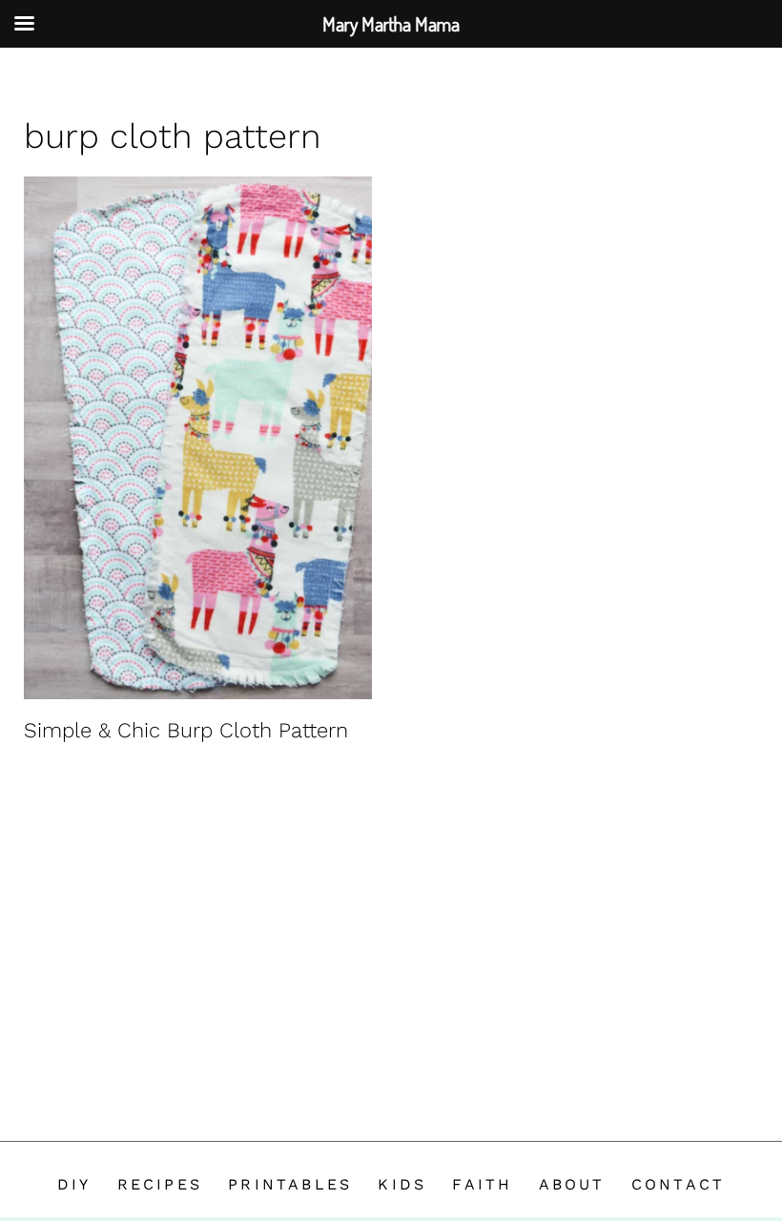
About (572, 1184)
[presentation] (198, 437)
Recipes (159, 1184)
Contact (678, 1184)
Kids (402, 1184)
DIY (74, 1184)
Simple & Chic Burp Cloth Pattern (186, 730)
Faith (482, 1184)
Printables (290, 1184)
